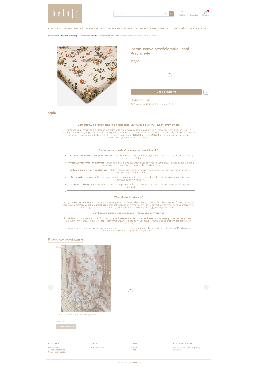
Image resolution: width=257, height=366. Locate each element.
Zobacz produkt (66, 327)
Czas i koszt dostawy (58, 352)
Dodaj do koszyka (166, 92)
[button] (171, 13)
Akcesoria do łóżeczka (89, 36)
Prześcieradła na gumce (109, 36)
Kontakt (134, 347)
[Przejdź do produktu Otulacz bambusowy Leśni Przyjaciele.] (86, 278)
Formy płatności (97, 347)
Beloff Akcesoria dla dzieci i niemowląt (62, 36)
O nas (133, 350)
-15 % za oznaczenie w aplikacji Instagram (186, 348)
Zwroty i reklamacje (57, 350)
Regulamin (53, 347)
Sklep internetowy (127, 363)
